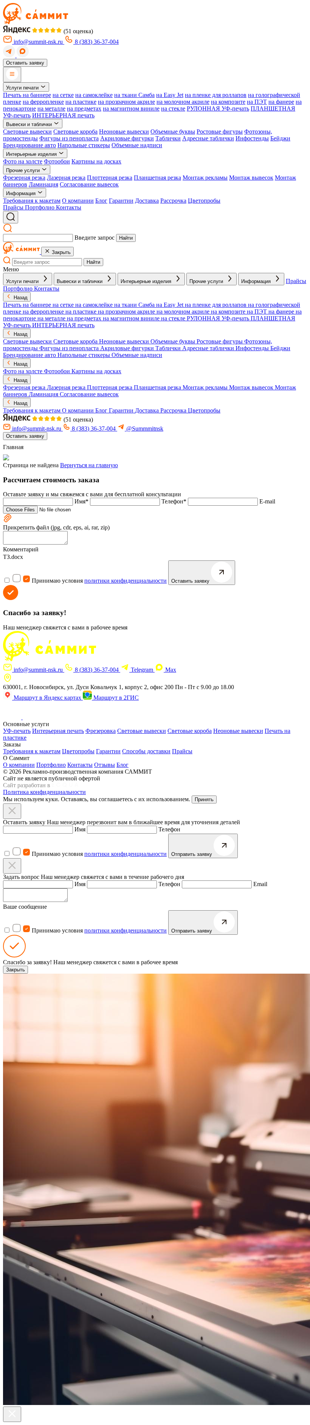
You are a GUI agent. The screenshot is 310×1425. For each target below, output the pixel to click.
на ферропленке (43, 101)
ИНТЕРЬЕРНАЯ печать (63, 115)
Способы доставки (146, 751)
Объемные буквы (172, 131)
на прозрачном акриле (126, 101)
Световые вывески (27, 131)
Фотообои (57, 161)
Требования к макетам (31, 200)
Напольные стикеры (83, 145)
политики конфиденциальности (125, 580)
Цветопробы (204, 200)
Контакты (80, 765)
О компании (78, 200)
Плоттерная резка (109, 177)
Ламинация (43, 184)
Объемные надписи (137, 145)
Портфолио (51, 765)
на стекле (173, 108)
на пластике (80, 101)
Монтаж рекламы (205, 177)
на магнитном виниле (131, 108)
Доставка (147, 200)
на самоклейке (94, 95)
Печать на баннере (27, 95)
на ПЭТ (257, 101)
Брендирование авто (29, 145)
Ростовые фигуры (220, 131)
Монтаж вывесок (251, 177)
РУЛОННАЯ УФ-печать (218, 108)
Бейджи (280, 138)
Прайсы (182, 751)
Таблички (168, 138)
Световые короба (75, 131)
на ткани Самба (134, 95)
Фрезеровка (100, 731)
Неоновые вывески (124, 131)
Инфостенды (252, 138)
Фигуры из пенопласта (69, 138)
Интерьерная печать (58, 731)
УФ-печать (17, 731)
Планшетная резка (157, 177)
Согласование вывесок (89, 184)
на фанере (281, 101)
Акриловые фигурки (127, 138)
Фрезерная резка (24, 177)
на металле (51, 108)
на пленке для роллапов (215, 95)
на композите (228, 101)
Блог (101, 200)
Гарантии (121, 200)
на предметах (84, 108)
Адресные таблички (208, 138)
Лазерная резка (66, 177)
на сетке (63, 95)
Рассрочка (173, 200)
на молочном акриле (183, 101)
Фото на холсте (22, 161)
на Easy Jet (169, 95)
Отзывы (104, 765)
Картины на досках (96, 161)
